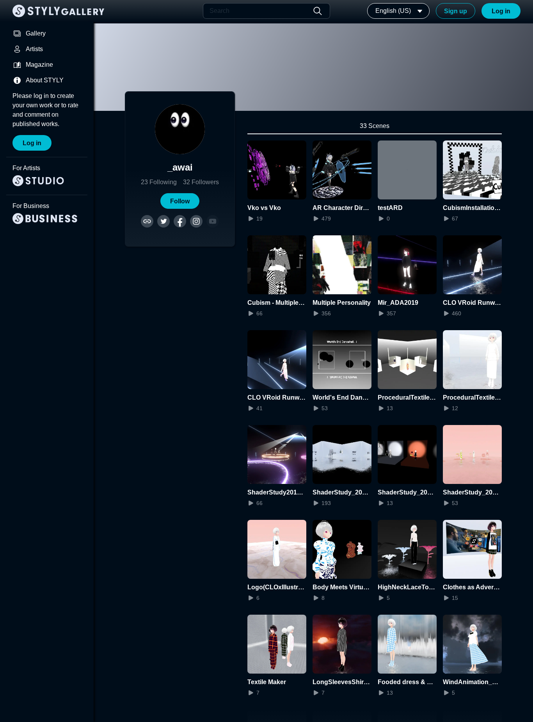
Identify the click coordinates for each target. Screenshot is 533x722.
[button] (179, 201)
